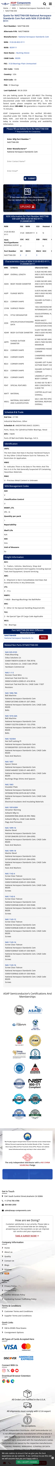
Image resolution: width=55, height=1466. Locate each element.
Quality (7, 1256)
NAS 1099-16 (10, 828)
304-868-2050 (10, 1204)
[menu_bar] (50, 4)
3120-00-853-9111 (17, 42)
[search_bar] (44, 4)
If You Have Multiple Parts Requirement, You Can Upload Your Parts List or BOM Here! (27, 198)
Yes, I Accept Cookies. (27, 1462)
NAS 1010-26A (11, 716)
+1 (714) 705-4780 (11, 1200)
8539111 (13, 47)
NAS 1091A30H (11, 807)
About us (8, 1252)
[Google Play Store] (8, 1381)
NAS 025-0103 (11, 652)
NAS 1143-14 (10, 942)
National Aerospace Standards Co (18, 638)
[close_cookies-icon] (53, 1458)
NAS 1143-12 (10, 919)
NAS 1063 (9, 784)
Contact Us (9, 1261)
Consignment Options (14, 1332)
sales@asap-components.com (18, 1210)
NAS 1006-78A (11, 693)
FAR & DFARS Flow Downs (15, 1328)
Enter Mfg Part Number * (18, 139)
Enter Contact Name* (16, 158)
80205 (17, 58)
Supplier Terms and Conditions (18, 1315)
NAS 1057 (9, 761)
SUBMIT (31, 178)
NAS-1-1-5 (9, 672)
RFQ (43, 637)
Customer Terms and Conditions (18, 1311)
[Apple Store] (4, 1381)
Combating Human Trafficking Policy (20, 1299)
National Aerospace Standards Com (34, 8)
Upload (26, 206)
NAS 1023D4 (10, 739)
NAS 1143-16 (10, 965)
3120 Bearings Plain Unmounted (22, 63)
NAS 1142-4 (10, 873)
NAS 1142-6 (10, 896)
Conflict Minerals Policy (14, 1294)
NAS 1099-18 (10, 850)
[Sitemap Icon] (6, 1273)
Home (5, 8)
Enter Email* (12, 168)
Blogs (6, 1265)
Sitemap (8, 1269)
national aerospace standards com (33, 37)
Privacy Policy (10, 1286)
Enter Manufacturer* (17, 148)
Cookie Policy (10, 1290)
